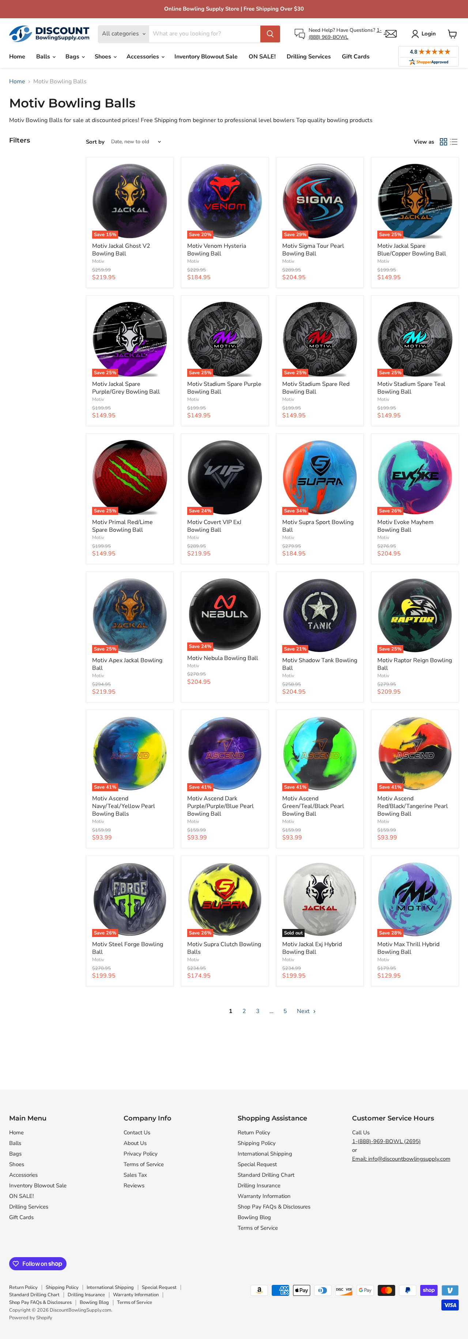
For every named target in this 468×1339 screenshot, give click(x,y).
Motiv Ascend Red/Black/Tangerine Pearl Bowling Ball (412, 806)
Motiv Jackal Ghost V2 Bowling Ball (121, 250)
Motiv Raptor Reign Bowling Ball (414, 664)
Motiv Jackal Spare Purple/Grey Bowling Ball (126, 388)
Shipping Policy (257, 1143)
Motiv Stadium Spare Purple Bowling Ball (224, 388)
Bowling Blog (254, 1217)
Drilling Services (309, 57)
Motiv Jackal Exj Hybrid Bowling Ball (312, 948)
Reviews (134, 1185)
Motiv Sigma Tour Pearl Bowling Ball (313, 250)
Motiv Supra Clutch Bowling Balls (224, 948)
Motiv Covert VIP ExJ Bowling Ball (214, 526)
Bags (73, 57)
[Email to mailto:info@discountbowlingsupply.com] (390, 34)
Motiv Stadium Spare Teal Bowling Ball (411, 388)
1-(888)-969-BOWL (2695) (386, 1141)
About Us (135, 1143)
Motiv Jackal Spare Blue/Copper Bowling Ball (411, 250)
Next (304, 1011)
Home (17, 57)
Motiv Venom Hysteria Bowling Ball (216, 250)
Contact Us (137, 1132)
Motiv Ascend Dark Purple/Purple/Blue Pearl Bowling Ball (220, 806)
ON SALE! (262, 57)
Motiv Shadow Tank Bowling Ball (319, 664)
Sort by (95, 142)
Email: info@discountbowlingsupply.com (401, 1158)
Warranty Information (264, 1196)
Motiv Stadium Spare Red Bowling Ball (316, 388)
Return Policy (254, 1132)
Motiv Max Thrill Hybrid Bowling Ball (408, 948)
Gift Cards (356, 57)
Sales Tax (135, 1175)
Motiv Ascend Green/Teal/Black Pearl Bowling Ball (313, 806)
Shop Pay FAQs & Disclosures (274, 1206)
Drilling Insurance (259, 1185)
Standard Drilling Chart (266, 1175)
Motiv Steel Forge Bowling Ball (127, 948)
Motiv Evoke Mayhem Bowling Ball (405, 526)
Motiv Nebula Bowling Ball (222, 658)
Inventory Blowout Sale (206, 57)
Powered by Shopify (30, 1318)
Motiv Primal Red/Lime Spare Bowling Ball (122, 526)
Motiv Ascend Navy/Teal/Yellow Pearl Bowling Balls (123, 806)
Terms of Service (144, 1164)
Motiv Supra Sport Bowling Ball (318, 526)
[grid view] (443, 142)
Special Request (257, 1164)
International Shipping (265, 1153)
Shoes (104, 57)
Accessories (144, 57)
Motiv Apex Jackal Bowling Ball (127, 664)
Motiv (98, 261)
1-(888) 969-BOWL (345, 33)
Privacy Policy (141, 1153)
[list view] (454, 142)
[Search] (270, 34)
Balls (44, 57)
